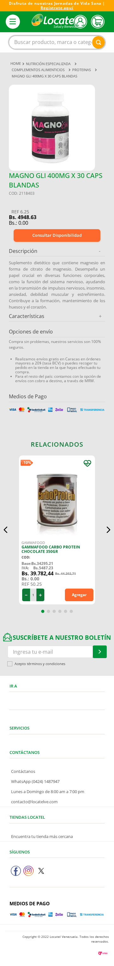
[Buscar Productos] (98, 42)
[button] (6, 530)
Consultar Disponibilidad (57, 235)
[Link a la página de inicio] (15, 64)
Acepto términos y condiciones (40, 664)
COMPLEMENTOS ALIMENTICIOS (38, 69)
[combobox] (57, 42)
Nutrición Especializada (48, 63)
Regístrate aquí (57, 7)
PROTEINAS (81, 69)
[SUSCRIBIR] (100, 651)
